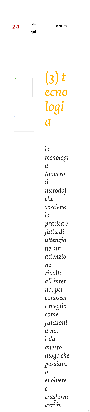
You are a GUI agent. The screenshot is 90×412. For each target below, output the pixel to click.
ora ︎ (62, 25)
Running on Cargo (88, 406)
